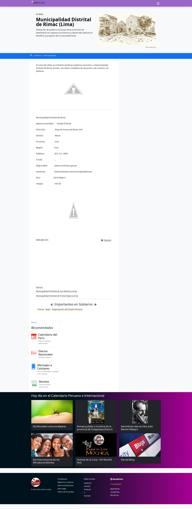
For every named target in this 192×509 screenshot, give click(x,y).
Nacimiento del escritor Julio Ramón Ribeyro (137, 428)
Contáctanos (62, 479)
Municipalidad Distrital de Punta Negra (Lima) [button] (57, 295)
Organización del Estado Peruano (67, 309)
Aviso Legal (62, 488)
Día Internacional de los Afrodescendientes (46, 461)
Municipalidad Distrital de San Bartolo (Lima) (56, 291)
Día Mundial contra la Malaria (49, 426)
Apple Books (115, 489)
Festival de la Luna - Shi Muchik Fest (94, 461)
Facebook (87, 483)
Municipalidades (50, 55)
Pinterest (87, 489)
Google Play (114, 492)
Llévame (107, 240)
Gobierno (38, 55)
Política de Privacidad (66, 492)
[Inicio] (31, 55)
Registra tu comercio (65, 482)
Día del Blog (127, 459)
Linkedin (87, 486)
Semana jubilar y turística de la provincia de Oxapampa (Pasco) (94, 428)
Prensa (41, 309)
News (47, 309)
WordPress (114, 495)
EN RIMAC (40, 14)
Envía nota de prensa (66, 485)
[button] (158, 3)
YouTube (87, 496)
